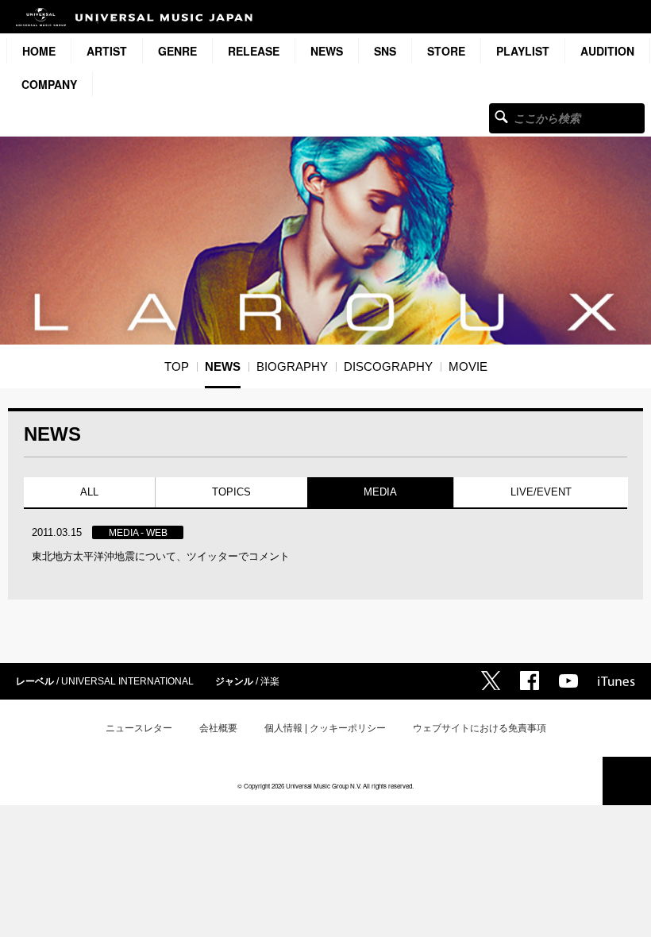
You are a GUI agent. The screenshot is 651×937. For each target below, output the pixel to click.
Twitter (490, 680)
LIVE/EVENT (540, 492)
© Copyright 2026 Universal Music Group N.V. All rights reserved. (325, 785)
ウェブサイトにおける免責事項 (479, 728)
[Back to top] (627, 781)
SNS (385, 51)
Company (49, 84)
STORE (446, 51)
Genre (177, 51)
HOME (39, 51)
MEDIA (380, 492)
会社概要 (218, 728)
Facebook (529, 680)
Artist (107, 51)
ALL (89, 492)
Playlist (522, 51)
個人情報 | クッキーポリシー (325, 728)
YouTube (568, 681)
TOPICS (230, 492)
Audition (607, 51)
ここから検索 (501, 116)
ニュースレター (139, 728)
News (326, 51)
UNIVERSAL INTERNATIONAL (127, 681)
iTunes (616, 681)
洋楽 (269, 681)
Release (253, 51)
